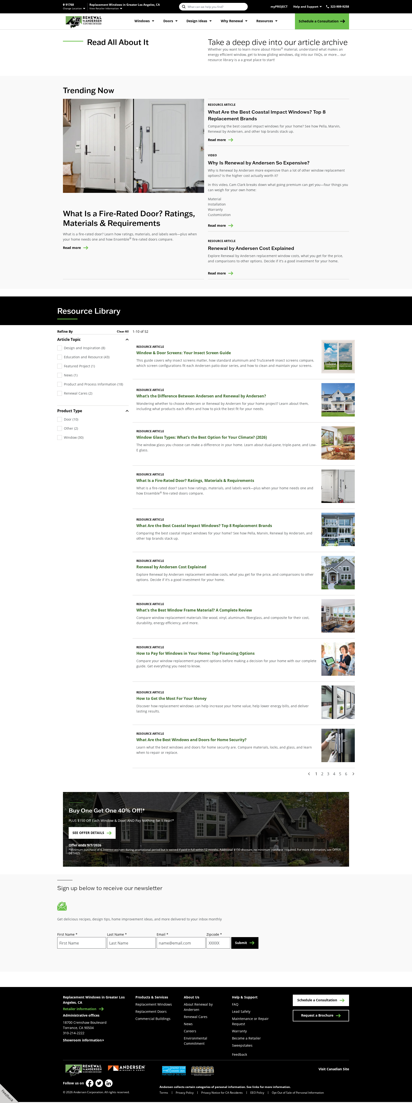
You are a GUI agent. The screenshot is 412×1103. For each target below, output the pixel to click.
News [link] (188, 1024)
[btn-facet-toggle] (127, 339)
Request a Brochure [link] (317, 1015)
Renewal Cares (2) (78, 393)
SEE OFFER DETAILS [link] (88, 832)
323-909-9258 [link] (339, 7)
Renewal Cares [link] (195, 1016)
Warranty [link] (239, 1031)
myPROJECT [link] (279, 7)
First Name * (67, 934)
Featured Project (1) (79, 366)
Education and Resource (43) (86, 357)
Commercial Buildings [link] (152, 1018)
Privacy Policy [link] (185, 1092)
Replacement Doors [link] (151, 1011)
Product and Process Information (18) (93, 384)
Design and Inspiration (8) (84, 348)
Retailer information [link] (79, 1009)
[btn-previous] (309, 773)
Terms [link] (164, 1092)
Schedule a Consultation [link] (319, 21)
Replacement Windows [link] (153, 1004)
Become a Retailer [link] (246, 1038)
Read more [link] (72, 248)
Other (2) (71, 428)
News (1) (70, 375)
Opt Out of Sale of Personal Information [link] (298, 1092)
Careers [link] (190, 1031)
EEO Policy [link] (257, 1092)
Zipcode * (214, 934)
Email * (162, 934)
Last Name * (117, 934)
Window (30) (73, 437)
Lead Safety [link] (241, 1011)
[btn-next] (353, 773)
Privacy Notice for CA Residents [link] (222, 1092)
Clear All (123, 331)
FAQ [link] (235, 1004)
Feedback (239, 1054)
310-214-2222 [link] (73, 1033)
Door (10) (71, 419)
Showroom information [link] (82, 1040)
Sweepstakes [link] (242, 1045)
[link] (83, 21)
